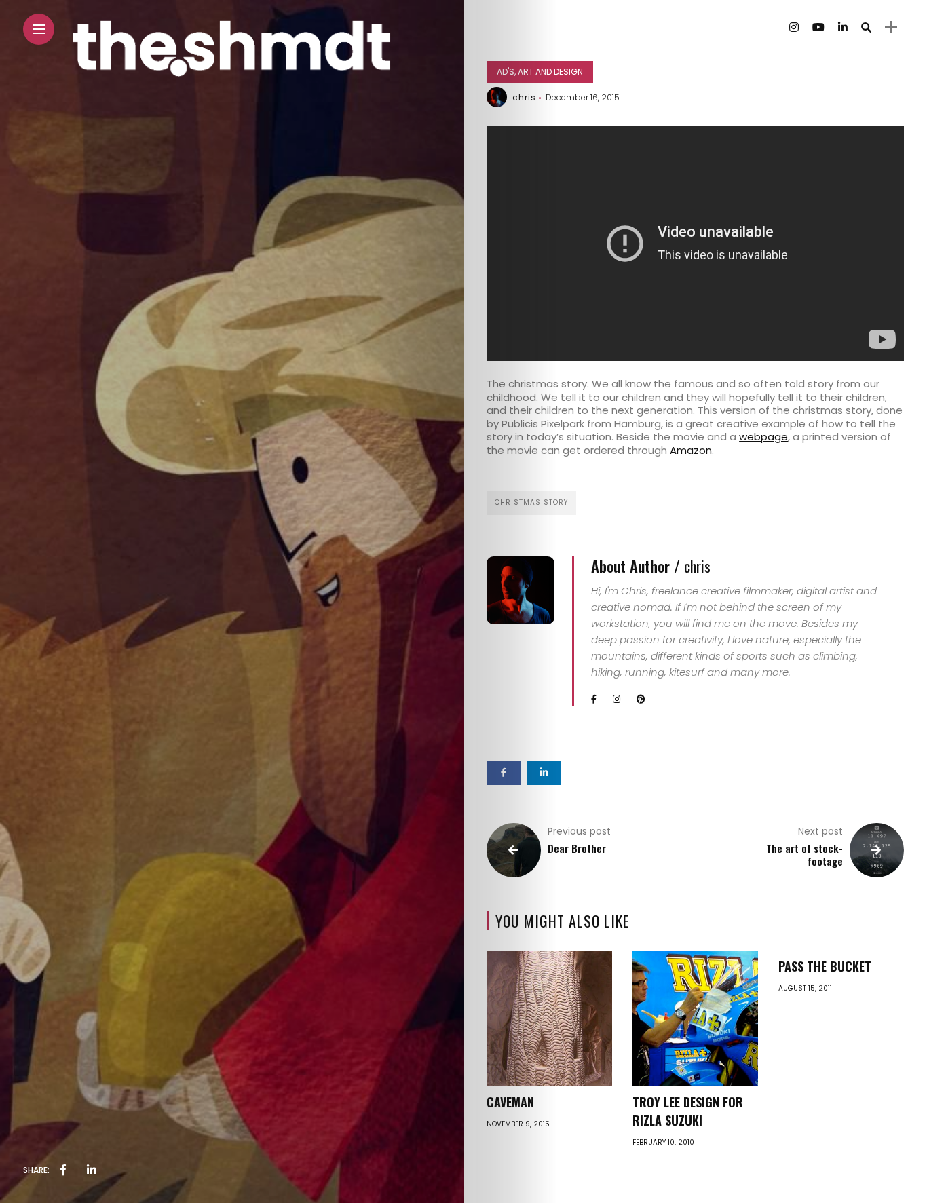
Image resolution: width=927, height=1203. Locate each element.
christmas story (531, 502)
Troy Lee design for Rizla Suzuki (687, 1111)
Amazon (691, 450)
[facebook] (63, 1170)
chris (524, 97)
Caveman (510, 1102)
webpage (763, 436)
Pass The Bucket (824, 966)
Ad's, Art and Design (540, 71)
